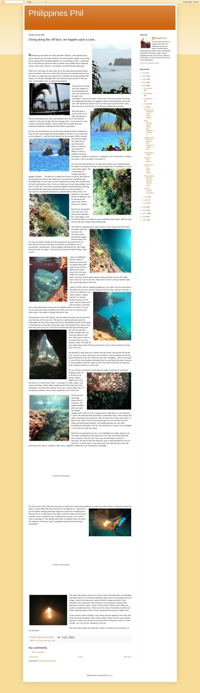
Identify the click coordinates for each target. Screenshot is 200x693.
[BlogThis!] (65, 637)
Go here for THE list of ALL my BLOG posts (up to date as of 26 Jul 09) (65, 25)
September (148, 99)
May (146, 200)
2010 (145, 86)
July (146, 107)
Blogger (110, 675)
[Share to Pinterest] (73, 637)
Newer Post (33, 657)
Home (81, 657)
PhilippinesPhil (160, 38)
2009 (145, 207)
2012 (145, 79)
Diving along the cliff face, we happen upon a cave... (149, 181)
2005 (145, 220)
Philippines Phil (56, 13)
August (147, 104)
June (146, 197)
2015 (145, 73)
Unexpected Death (148, 154)
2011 (145, 82)
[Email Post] (58, 637)
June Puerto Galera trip (42, 640)
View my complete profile (149, 63)
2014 (145, 76)
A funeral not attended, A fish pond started (148, 114)
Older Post (127, 657)
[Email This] (63, 637)
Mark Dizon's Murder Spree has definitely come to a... (148, 128)
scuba (53, 640)
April (146, 203)
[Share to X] (68, 637)
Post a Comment (38, 652)
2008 (145, 210)
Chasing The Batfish (147, 160)
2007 (145, 213)
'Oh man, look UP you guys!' (149, 191)
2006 (145, 217)
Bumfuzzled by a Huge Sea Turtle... (148, 169)
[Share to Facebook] (70, 637)
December (148, 88)
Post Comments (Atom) (47, 661)
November (148, 94)
